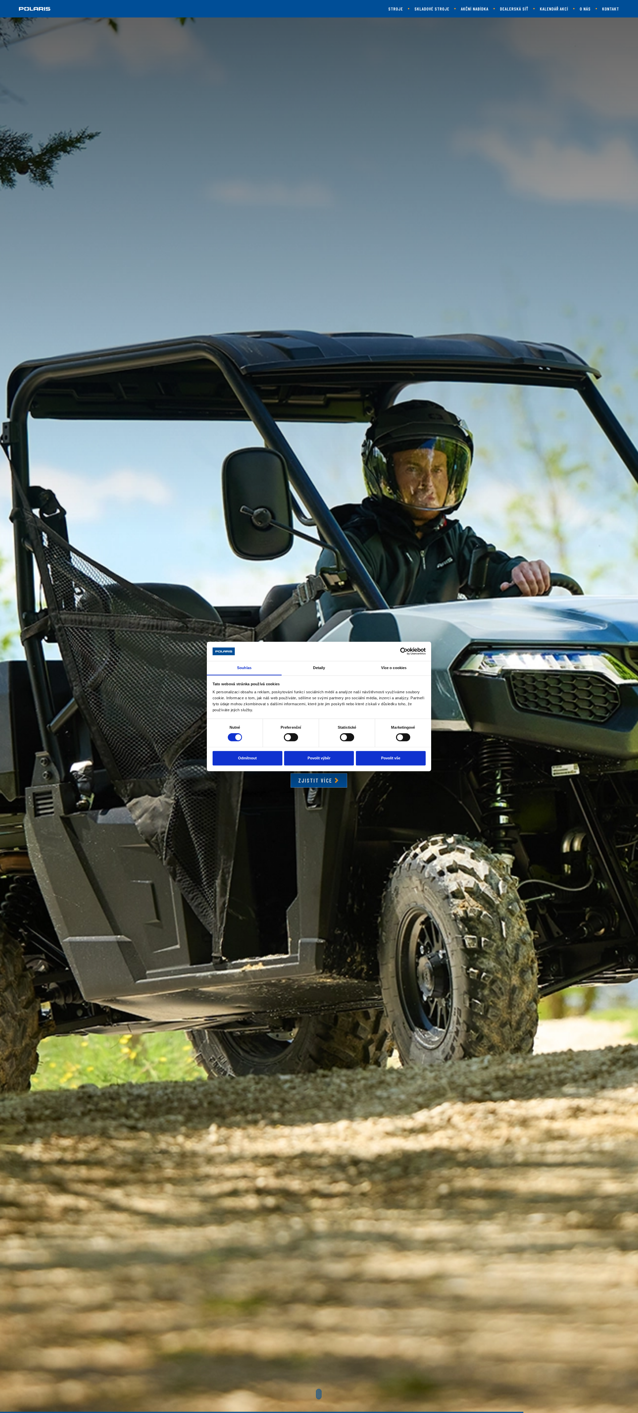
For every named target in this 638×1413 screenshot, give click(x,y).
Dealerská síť (514, 8)
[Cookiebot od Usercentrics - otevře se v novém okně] (404, 651)
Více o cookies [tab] (393, 668)
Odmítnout (247, 758)
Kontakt (610, 8)
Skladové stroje (431, 8)
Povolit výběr (319, 758)
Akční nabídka (474, 8)
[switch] (291, 737)
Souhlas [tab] (244, 668)
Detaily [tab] (319, 668)
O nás (585, 8)
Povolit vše (390, 758)
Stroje (395, 8)
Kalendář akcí (554, 8)
